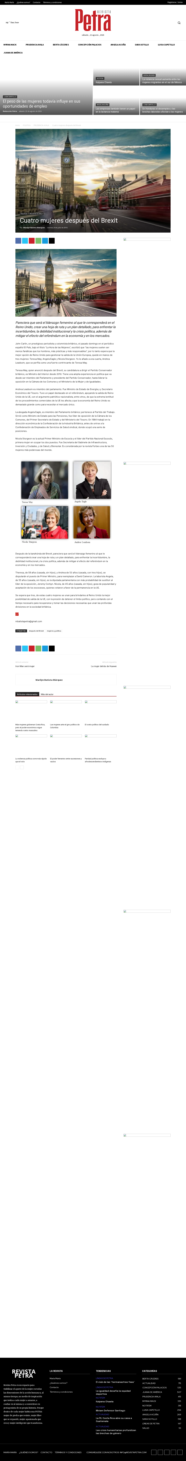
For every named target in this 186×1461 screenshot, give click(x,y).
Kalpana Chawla (104, 1402)
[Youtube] (173, 23)
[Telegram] (45, 241)
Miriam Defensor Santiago (110, 1411)
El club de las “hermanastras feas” (115, 1382)
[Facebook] (151, 23)
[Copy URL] (52, 241)
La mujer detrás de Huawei (104, 666)
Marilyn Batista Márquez (34, 227)
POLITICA (27, 125)
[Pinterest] (32, 241)
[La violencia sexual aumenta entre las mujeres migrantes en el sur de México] (163, 71)
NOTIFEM (100, 78)
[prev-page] (17, 767)
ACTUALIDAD (102, 1414)
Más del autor (47, 694)
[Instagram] (157, 23)
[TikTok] (162, 23)
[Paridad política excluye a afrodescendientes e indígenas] (101, 745)
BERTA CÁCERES (149, 75)
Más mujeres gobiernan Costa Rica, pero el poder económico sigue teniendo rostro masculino (30, 728)
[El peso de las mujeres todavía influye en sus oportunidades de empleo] (46, 86)
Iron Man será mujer (25, 666)
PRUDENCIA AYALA (41, 125)
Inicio (17, 125)
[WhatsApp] (38, 241)
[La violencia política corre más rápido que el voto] (31, 745)
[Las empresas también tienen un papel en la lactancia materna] (116, 100)
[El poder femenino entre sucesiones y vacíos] (66, 745)
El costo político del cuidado (97, 725)
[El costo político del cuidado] (101, 711)
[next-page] (22, 767)
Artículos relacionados (27, 694)
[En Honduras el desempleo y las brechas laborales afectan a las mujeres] (163, 100)
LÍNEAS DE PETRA (104, 1378)
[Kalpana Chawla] (116, 71)
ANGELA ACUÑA (102, 105)
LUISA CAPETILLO (10, 97)
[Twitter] (167, 23)
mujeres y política (54, 631)
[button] (179, 22)
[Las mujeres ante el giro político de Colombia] (66, 711)
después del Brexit (36, 631)
